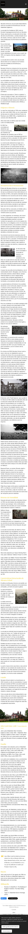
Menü (25, 4)
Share (4, 898)
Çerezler (14, 909)
